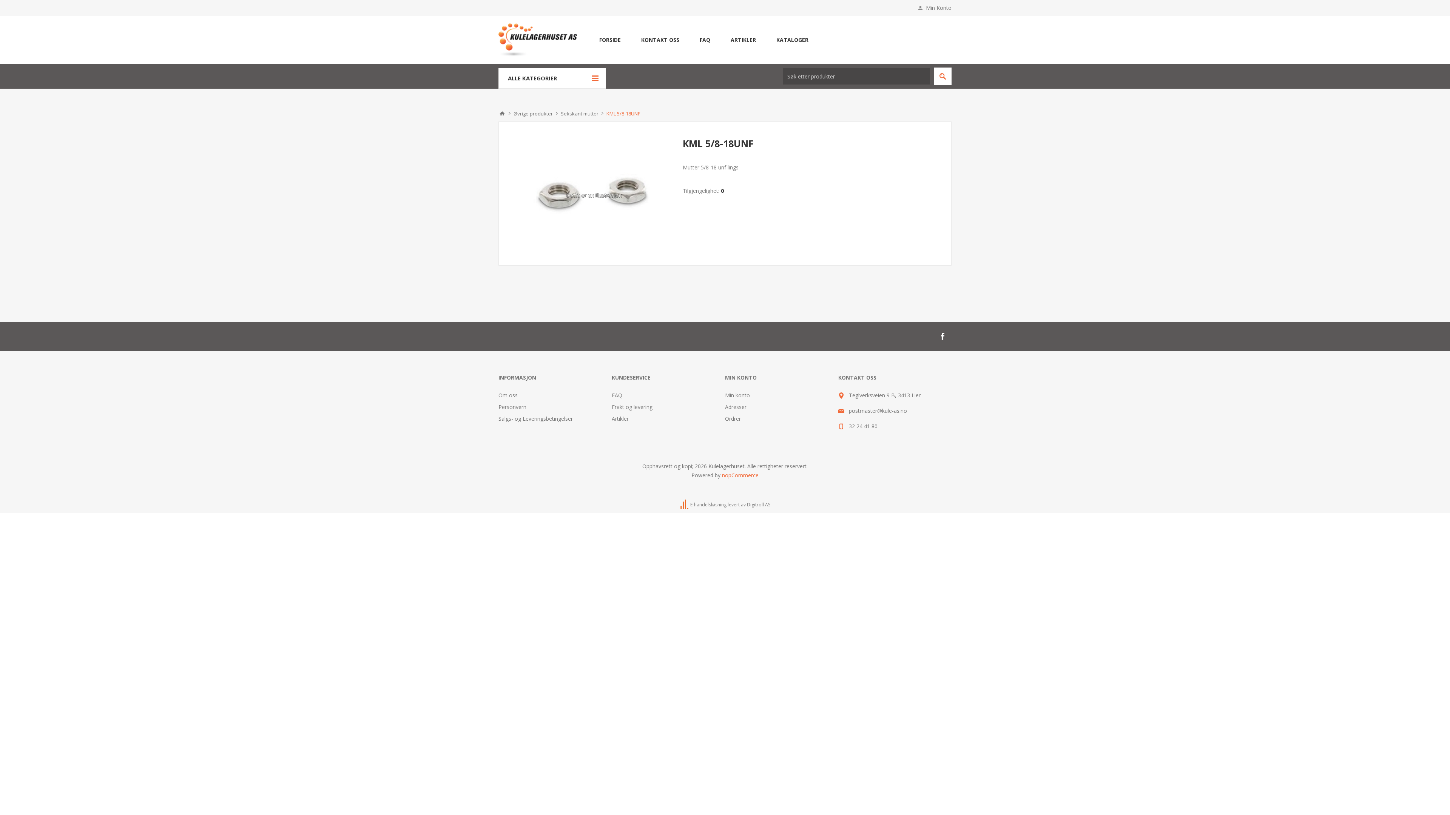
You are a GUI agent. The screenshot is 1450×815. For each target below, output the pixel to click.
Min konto (737, 395)
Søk (943, 76)
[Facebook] (942, 337)
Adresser (736, 407)
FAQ (617, 395)
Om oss (508, 395)
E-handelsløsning (708, 504)
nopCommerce (740, 475)
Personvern (512, 407)
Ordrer (733, 418)
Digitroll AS (758, 504)
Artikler (620, 418)
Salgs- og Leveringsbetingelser (535, 418)
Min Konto (939, 7)
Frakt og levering (632, 407)
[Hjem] (502, 114)
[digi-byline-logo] (685, 504)
